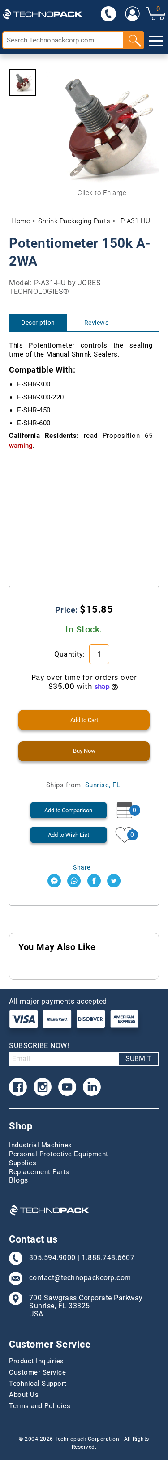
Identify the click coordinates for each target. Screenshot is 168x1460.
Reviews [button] (96, 322)
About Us (24, 1395)
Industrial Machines (40, 1145)
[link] (132, 13)
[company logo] (42, 13)
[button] (22, 82)
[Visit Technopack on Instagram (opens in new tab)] (43, 1087)
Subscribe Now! (39, 1045)
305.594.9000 (52, 1258)
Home (20, 221)
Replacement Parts (39, 1172)
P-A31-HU (136, 221)
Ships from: (84, 785)
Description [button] (38, 322)
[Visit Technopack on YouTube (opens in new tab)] (67, 1087)
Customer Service (37, 1372)
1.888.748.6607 (108, 1258)
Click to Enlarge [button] (102, 193)
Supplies (22, 1163)
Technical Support (38, 1383)
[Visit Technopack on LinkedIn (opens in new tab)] (92, 1087)
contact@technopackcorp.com (80, 1278)
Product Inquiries (36, 1361)
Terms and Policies (39, 1406)
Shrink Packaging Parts (74, 221)
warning (21, 445)
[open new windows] (54, 880)
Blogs (18, 1180)
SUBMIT (138, 1058)
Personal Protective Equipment (58, 1154)
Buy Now (84, 750)
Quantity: (70, 654)
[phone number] (108, 13)
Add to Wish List (68, 835)
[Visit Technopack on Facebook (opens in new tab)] (18, 1087)
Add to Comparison (68, 810)
